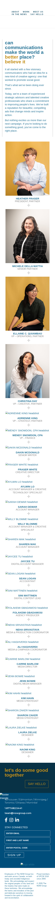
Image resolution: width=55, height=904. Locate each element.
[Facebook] (6, 820)
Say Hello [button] (37, 784)
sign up (14, 855)
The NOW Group (27, 5)
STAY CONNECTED (16, 827)
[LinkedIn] (17, 820)
